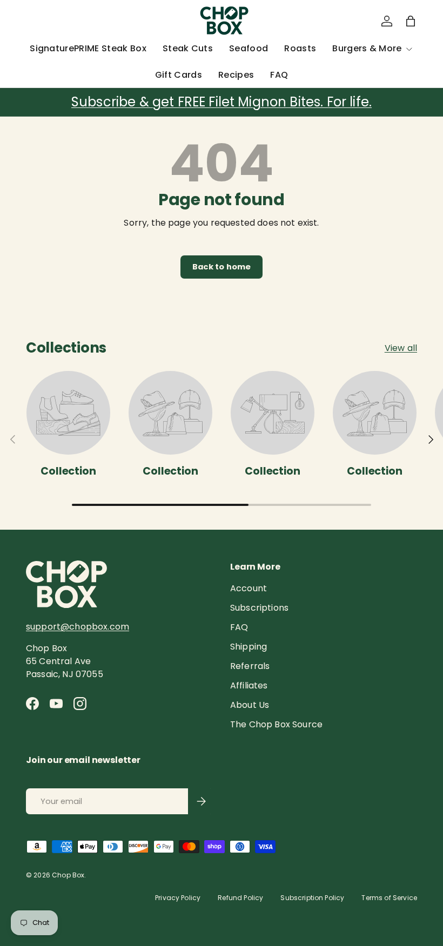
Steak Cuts (188, 48)
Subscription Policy (312, 897)
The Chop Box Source (276, 724)
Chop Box (68, 875)
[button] (410, 21)
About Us (249, 705)
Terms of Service (389, 897)
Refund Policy (240, 897)
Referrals (250, 666)
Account (248, 588)
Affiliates (249, 685)
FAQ (279, 75)
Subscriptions (259, 608)
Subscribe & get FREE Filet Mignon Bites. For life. (221, 102)
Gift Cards (178, 75)
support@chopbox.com (77, 626)
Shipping (248, 646)
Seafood (248, 48)
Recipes (236, 75)
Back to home (221, 266)
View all (401, 348)
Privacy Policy (177, 897)
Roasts (300, 48)
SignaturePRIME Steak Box (88, 48)
